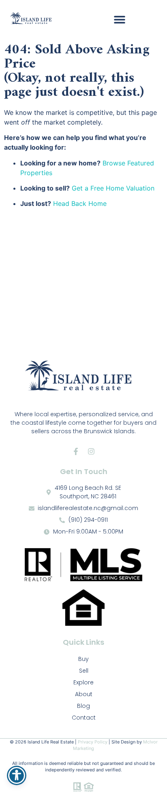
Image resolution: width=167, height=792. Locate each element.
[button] (120, 19)
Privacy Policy (92, 742)
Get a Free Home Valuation (113, 188)
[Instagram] (91, 451)
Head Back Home (80, 203)
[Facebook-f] (75, 451)
